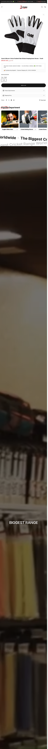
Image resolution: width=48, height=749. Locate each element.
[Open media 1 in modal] (43, 14)
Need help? (43, 100)
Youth (3, 80)
